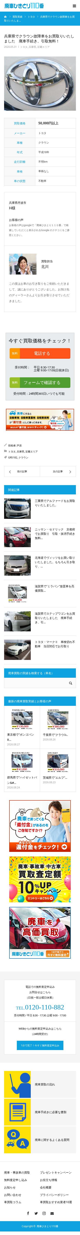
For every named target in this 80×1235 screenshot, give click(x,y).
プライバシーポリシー (54, 1195)
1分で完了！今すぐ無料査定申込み (40, 1045)
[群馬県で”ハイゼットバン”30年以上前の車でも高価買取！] (22, 762)
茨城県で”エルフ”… (55, 777)
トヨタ (23, 47)
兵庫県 (32, 47)
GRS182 (12, 457)
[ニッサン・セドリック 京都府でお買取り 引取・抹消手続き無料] (17, 537)
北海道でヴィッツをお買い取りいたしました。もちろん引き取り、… (55, 562)
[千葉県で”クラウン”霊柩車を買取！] (58, 719)
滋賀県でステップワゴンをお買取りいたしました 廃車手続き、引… (55, 618)
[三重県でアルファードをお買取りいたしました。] (17, 509)
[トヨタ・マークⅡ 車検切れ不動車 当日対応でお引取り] (17, 650)
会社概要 (45, 1187)
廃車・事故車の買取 (17, 1172)
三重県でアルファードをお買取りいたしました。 (55, 503)
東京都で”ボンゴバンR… (20, 737)
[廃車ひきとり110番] (24, 6)
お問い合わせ (12, 1195)
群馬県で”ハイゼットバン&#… (22, 779)
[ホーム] (5, 16)
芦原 (19, 445)
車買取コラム (12, 1202)
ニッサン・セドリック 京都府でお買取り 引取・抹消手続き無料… (55, 533)
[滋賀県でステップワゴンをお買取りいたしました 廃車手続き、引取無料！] (17, 621)
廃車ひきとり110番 (47, 1226)
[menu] (74, 6)
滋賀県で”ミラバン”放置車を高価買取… (54, 588)
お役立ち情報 (48, 1180)
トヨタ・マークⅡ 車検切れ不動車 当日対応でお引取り (55, 644)
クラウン (23, 457)
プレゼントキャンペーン (56, 1172)
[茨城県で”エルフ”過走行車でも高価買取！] (58, 762)
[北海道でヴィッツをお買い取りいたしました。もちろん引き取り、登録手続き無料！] (17, 565)
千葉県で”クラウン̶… (55, 735)
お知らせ (10, 1187)
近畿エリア (43, 47)
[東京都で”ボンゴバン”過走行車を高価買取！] (22, 719)
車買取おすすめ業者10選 (56, 1202)
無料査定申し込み (15, 1180)
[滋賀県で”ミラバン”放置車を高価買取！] (17, 593)
